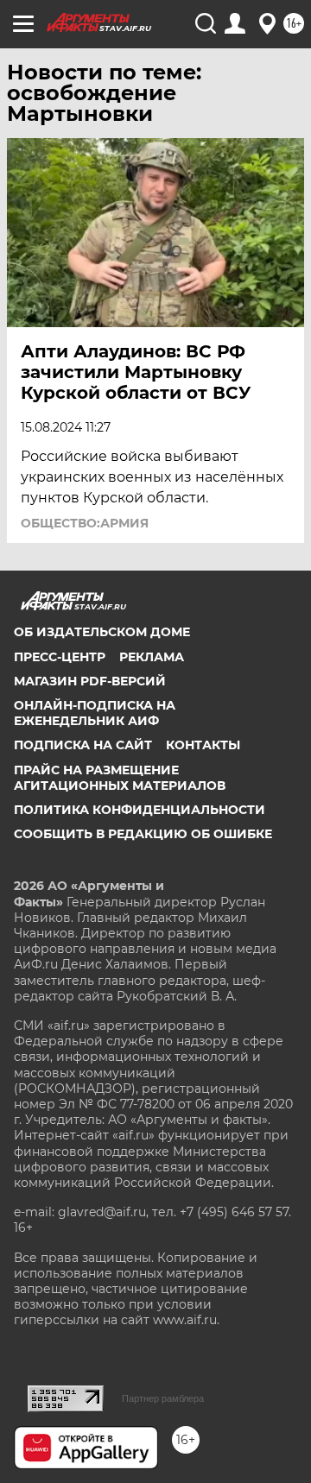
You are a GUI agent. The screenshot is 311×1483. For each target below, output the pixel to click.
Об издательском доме (102, 632)
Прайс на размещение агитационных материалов (119, 777)
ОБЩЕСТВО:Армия (85, 523)
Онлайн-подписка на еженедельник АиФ (94, 713)
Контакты (203, 745)
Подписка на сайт (83, 745)
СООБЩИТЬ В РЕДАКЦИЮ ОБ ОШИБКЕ (143, 834)
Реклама (151, 657)
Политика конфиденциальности (139, 809)
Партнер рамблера (163, 1398)
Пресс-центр (59, 657)
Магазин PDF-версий (90, 681)
